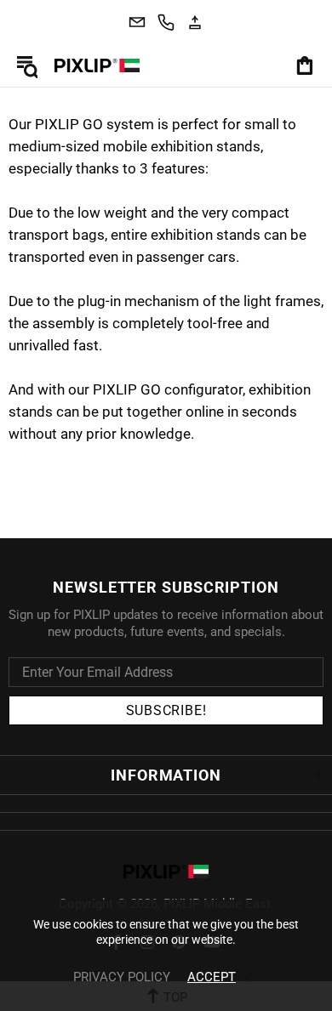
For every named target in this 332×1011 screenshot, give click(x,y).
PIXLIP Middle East (97, 65)
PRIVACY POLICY (121, 977)
